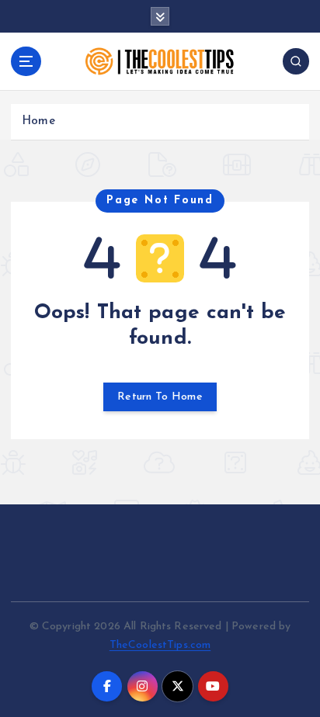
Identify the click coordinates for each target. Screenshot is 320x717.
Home (38, 121)
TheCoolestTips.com (160, 645)
